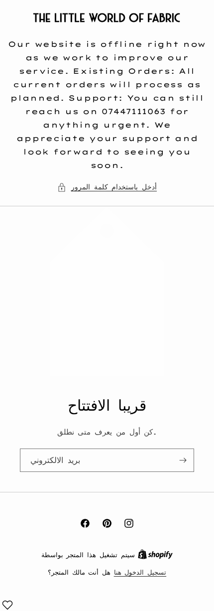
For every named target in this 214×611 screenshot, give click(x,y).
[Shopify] (155, 555)
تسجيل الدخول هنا (140, 572)
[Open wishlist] (7, 605)
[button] (107, 187)
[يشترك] (183, 460)
